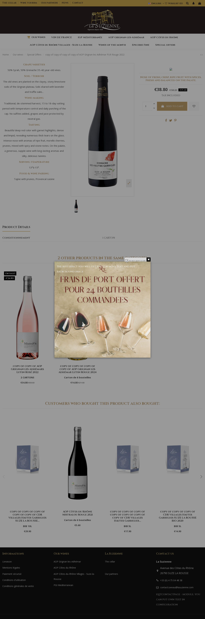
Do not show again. (137, 261)
